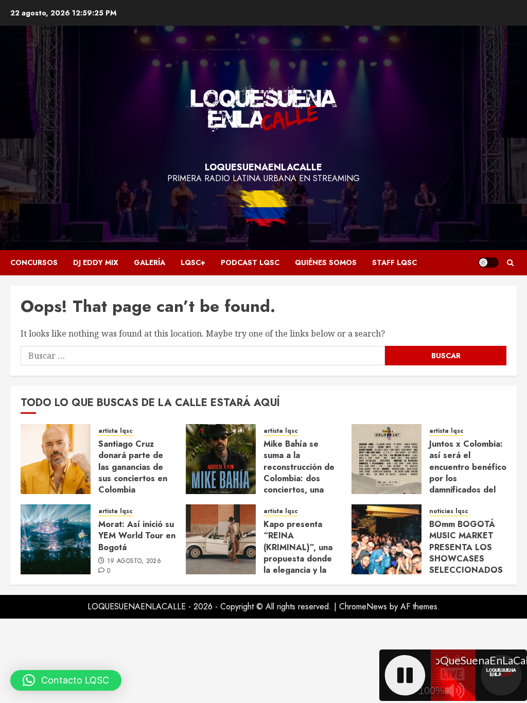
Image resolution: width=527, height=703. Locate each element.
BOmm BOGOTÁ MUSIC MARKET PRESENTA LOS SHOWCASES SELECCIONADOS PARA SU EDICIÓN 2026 (466, 558)
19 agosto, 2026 (134, 561)
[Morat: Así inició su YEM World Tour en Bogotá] (56, 539)
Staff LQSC (394, 262)
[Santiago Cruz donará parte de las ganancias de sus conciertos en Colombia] (56, 459)
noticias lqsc (448, 511)
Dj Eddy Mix (95, 262)
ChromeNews (363, 606)
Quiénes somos (326, 262)
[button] (510, 263)
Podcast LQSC (250, 262)
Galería (149, 262)
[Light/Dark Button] (488, 262)
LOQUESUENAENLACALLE (263, 167)
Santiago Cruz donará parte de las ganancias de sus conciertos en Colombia (132, 467)
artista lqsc (115, 431)
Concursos (34, 262)
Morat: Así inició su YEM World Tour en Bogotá (136, 535)
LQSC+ (193, 262)
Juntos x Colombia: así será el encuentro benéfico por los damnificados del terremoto (467, 472)
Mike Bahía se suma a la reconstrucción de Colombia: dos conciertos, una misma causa (299, 472)
